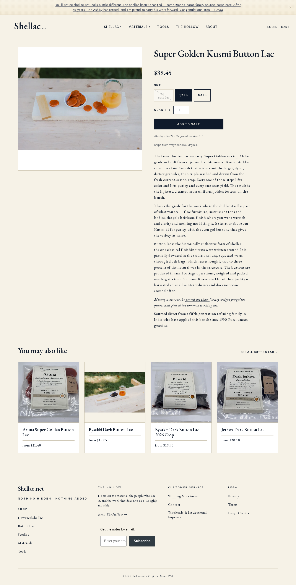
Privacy (233, 496)
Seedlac (23, 534)
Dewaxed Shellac (30, 518)
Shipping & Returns (183, 496)
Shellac (113, 27)
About (212, 27)
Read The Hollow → (112, 514)
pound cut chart (197, 299)
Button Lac (26, 526)
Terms (232, 504)
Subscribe (142, 541)
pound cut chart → (192, 136)
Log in (272, 27)
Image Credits (238, 513)
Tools (163, 27)
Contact (174, 504)
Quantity (162, 109)
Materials (139, 27)
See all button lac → (259, 352)
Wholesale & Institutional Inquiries (187, 514)
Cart (285, 27)
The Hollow (187, 27)
